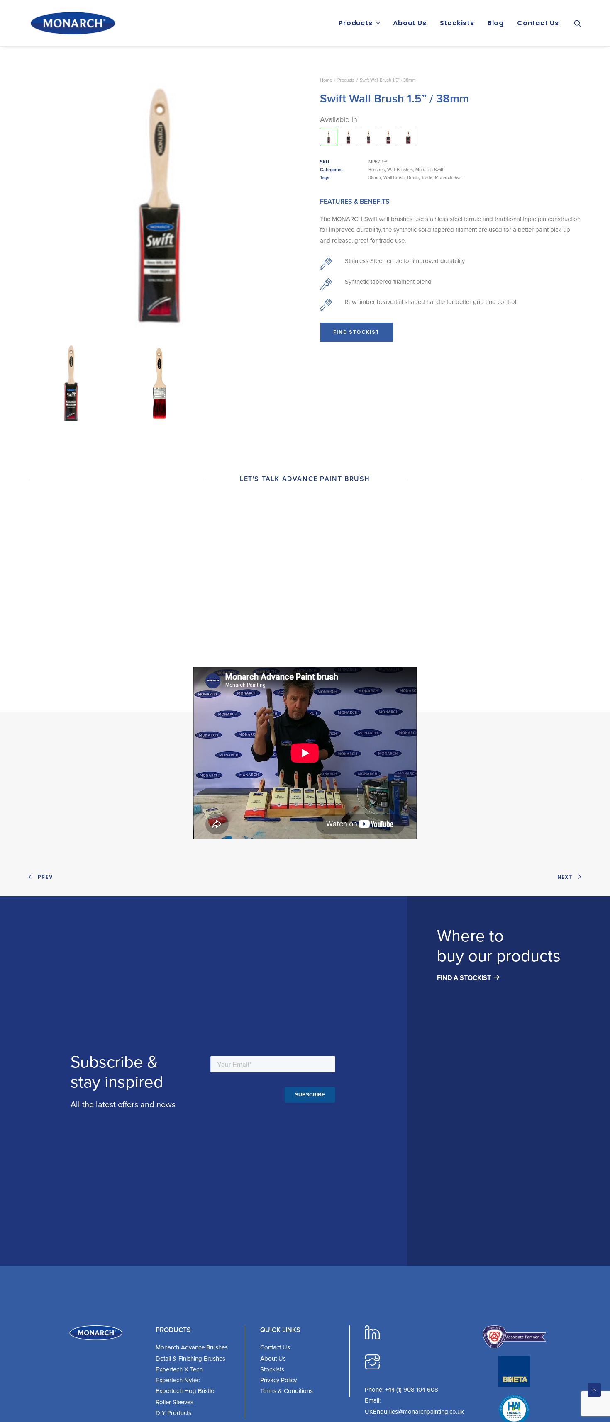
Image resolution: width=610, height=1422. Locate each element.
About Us (409, 23)
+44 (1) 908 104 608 (411, 1389)
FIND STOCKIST (356, 331)
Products (355, 23)
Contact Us (538, 23)
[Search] (577, 23)
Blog (496, 23)
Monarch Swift (429, 169)
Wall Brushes (400, 169)
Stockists (457, 23)
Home (326, 80)
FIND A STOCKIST (464, 977)
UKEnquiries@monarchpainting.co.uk (414, 1411)
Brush (413, 177)
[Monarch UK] (73, 23)
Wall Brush (394, 177)
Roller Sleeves (174, 1402)
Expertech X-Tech (179, 1369)
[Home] (96, 1332)
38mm (374, 177)
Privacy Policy (278, 1380)
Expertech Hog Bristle (185, 1390)
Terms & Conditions (286, 1390)
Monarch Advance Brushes (192, 1347)
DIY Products (173, 1412)
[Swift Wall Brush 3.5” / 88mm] (408, 137)
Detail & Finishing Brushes (190, 1358)
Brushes (376, 169)
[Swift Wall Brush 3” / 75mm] (388, 137)
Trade (426, 177)
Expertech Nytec (178, 1380)
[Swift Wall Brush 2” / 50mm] (368, 137)
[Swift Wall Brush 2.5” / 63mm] (349, 137)
